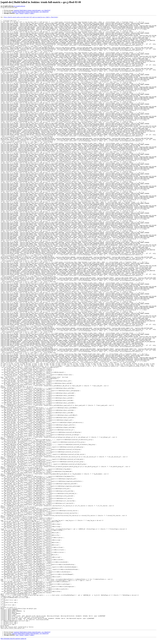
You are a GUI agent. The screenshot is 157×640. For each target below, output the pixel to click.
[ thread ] (21, 13)
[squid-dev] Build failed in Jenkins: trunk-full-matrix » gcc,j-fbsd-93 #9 (30, 11)
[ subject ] (26, 13)
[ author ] (32, 13)
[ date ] (17, 13)
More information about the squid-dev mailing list (13, 638)
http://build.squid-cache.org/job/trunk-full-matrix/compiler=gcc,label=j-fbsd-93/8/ (31, 17)
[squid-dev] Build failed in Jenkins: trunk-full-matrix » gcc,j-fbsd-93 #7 (32, 10)
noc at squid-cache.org (19, 6)
